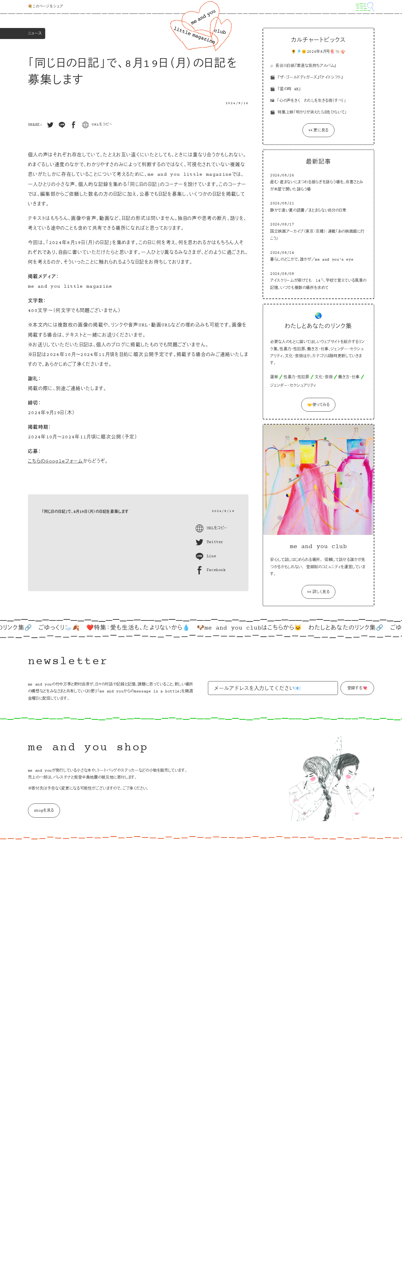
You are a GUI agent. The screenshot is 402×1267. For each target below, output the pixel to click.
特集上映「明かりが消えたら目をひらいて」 (312, 112)
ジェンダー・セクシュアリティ (293, 385)
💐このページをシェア (45, 6)
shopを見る (44, 810)
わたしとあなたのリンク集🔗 (323, 628)
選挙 (274, 377)
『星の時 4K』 (289, 89)
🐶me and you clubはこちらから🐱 (227, 628)
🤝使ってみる (318, 405)
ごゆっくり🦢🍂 (36, 628)
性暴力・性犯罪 (296, 377)
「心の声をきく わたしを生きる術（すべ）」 (311, 101)
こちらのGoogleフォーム (55, 461)
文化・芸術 (324, 377)
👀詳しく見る (318, 592)
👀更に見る (318, 130)
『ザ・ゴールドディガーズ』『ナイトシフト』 (310, 77)
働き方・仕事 (349, 377)
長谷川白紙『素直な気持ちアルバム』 (305, 66)
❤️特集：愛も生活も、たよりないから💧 (115, 628)
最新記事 (318, 162)
